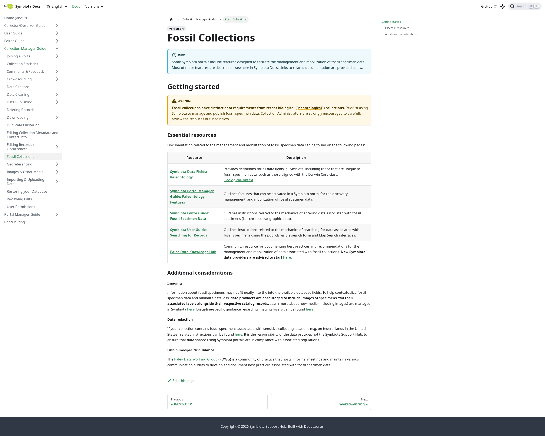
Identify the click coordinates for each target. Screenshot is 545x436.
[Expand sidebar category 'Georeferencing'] (57, 164)
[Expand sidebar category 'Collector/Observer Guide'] (57, 25)
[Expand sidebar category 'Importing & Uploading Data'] (57, 181)
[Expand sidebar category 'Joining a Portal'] (57, 56)
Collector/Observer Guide (25, 25)
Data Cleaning (18, 94)
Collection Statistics (22, 63)
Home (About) (15, 18)
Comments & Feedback (25, 71)
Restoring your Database (27, 191)
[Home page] (171, 19)
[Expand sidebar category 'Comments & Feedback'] (57, 71)
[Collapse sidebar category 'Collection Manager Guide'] (57, 48)
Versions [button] (92, 6)
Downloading (18, 117)
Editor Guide (14, 40)
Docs (76, 6)
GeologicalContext (238, 180)
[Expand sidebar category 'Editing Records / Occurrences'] (57, 146)
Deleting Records (20, 109)
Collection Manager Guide (25, 48)
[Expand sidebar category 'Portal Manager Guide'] (57, 214)
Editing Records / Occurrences (20, 146)
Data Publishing (19, 102)
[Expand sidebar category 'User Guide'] (57, 33)
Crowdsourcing (19, 79)
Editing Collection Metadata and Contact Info (32, 134)
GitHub (487, 6)
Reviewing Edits (19, 199)
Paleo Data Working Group (196, 359)
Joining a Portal (19, 56)
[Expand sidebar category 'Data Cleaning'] (57, 94)
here (287, 257)
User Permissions (21, 206)
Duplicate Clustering (23, 125)
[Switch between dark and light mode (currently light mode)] (502, 6)
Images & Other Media (25, 172)
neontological (310, 107)
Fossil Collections (20, 156)
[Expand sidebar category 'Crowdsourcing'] (57, 79)
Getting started (391, 22)
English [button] (57, 6)
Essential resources (397, 28)
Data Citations (18, 86)
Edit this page (184, 380)
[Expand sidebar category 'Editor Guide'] (57, 40)
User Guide (13, 33)
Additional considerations (401, 34)
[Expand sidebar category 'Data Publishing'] (57, 102)
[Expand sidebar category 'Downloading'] (57, 117)
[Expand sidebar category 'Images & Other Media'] (57, 171)
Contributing (14, 222)
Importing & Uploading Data (25, 181)
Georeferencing (19, 164)
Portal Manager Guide (22, 214)
